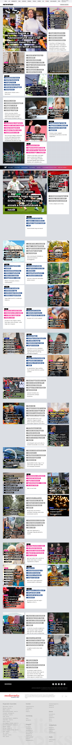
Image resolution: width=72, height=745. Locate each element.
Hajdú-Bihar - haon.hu (8, 719)
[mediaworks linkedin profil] (66, 696)
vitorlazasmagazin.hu (53, 703)
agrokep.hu (28, 720)
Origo (6, 1)
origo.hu (28, 711)
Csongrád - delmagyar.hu (8, 713)
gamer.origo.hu (29, 732)
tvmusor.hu (51, 707)
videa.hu (51, 731)
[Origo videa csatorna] (62, 684)
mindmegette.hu (29, 737)
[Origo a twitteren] (56, 684)
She (43, 1)
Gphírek (39, 1)
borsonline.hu (52, 714)
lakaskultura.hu (29, 730)
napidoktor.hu (29, 735)
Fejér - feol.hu (6, 716)
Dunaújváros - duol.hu (8, 714)
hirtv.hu (27, 709)
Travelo (34, 1)
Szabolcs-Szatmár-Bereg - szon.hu (10, 729)
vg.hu (27, 718)
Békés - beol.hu (6, 709)
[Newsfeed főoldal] (8, 684)
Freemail (29, 1)
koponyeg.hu (52, 729)
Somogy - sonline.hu (7, 728)
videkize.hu (51, 705)
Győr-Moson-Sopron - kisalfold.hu (10, 718)
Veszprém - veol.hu (7, 734)
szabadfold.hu (29, 708)
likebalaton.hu (29, 733)
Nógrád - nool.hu (6, 726)
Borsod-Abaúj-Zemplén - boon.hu (10, 711)
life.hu (50, 719)
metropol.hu (51, 717)
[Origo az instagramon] (59, 684)
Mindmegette (14, 1)
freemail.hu (51, 727)
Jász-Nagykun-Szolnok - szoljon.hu (10, 723)
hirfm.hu (51, 741)
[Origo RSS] (64, 684)
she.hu (50, 720)
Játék (59, 1)
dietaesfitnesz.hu (29, 740)
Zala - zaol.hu (6, 736)
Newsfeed (24, 1)
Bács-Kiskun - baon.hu (8, 706)
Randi (47, 1)
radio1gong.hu (52, 739)
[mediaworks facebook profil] (62, 696)
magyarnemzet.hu (30, 706)
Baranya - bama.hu (7, 708)
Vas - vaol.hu (6, 733)
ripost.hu (51, 715)
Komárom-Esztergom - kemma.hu (10, 724)
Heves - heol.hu (6, 721)
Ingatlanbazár (53, 1)
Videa (19, 1)
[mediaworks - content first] (12, 696)
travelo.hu (28, 738)
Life (9, 1)
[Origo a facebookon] (53, 684)
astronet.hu (28, 726)
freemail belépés (64, 4)
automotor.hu (29, 728)
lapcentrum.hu (52, 732)
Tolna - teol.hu (6, 731)
